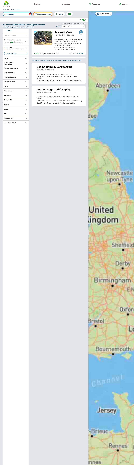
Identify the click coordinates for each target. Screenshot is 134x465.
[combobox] (17, 14)
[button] (16, 41)
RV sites (9, 9)
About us (66, 4)
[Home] (6, 4)
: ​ (58, 26)
